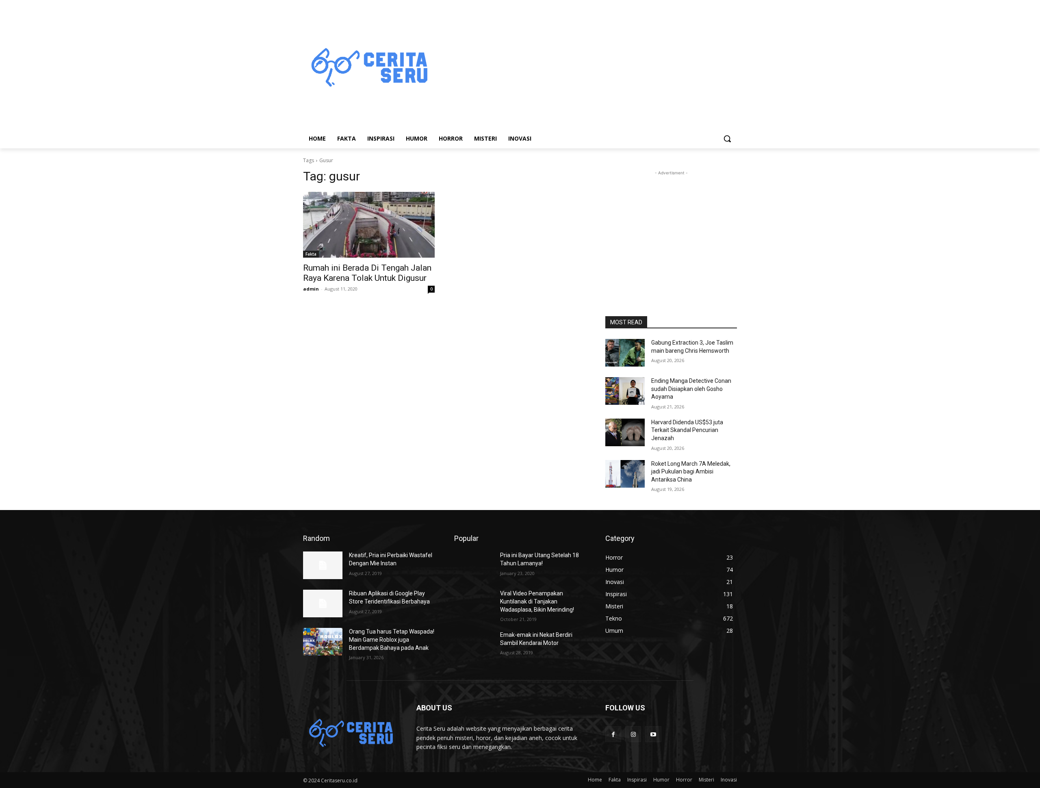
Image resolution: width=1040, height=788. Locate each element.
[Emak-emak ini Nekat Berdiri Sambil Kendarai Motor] (474, 645)
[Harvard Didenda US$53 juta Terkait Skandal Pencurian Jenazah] (625, 432)
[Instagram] (633, 734)
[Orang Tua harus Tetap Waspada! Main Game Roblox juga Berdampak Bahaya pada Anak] (322, 642)
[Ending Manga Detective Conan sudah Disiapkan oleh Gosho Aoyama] (625, 391)
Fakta (311, 254)
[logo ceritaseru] (368, 68)
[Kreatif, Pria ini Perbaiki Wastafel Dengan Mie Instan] (322, 565)
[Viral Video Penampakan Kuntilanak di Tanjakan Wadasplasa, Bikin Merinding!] (474, 603)
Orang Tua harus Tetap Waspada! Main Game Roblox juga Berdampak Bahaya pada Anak (391, 639)
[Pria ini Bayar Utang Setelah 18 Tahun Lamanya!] (474, 565)
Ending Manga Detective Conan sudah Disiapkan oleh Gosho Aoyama (691, 389)
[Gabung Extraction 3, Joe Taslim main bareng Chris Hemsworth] (625, 353)
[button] (727, 138)
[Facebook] (613, 734)
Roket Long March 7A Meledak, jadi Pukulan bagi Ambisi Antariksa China (690, 471)
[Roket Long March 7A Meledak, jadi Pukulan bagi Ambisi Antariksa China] (625, 474)
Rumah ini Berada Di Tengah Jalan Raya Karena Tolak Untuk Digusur (367, 273)
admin (311, 289)
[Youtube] (653, 734)
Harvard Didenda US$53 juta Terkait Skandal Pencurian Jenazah (687, 430)
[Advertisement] (585, 68)
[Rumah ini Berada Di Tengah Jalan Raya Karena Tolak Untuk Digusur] (369, 225)
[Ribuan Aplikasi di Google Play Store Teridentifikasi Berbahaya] (322, 603)
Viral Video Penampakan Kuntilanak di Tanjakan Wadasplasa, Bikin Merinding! (537, 601)
